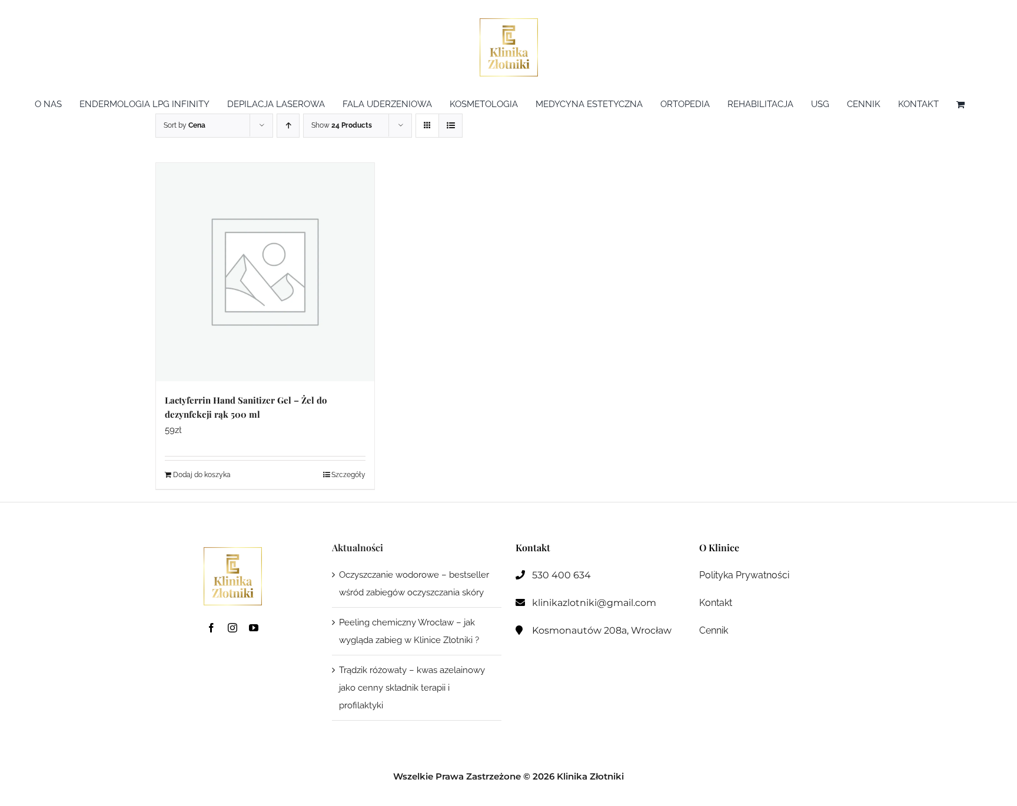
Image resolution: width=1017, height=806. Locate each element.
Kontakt (715, 602)
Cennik (713, 630)
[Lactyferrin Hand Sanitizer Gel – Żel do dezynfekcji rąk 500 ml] (265, 272)
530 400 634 (561, 575)
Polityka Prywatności (744, 575)
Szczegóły (348, 475)
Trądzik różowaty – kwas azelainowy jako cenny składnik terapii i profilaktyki (412, 688)
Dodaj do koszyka (202, 475)
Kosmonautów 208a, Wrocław (602, 630)
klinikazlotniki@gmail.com (594, 602)
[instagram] (232, 627)
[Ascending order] (288, 126)
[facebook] (211, 627)
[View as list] (450, 125)
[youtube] (253, 627)
